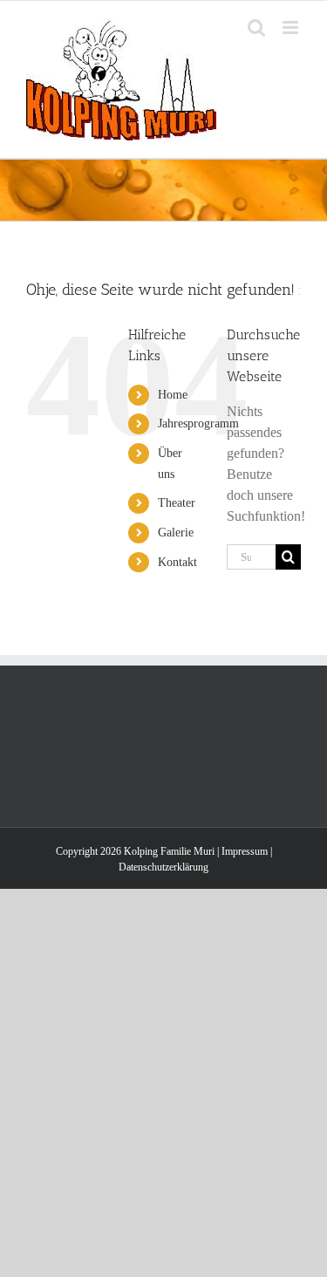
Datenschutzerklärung (163, 867)
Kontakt (177, 562)
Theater (176, 502)
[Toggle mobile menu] (292, 27)
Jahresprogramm (198, 423)
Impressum (244, 851)
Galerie (176, 532)
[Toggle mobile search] (256, 27)
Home (172, 394)
